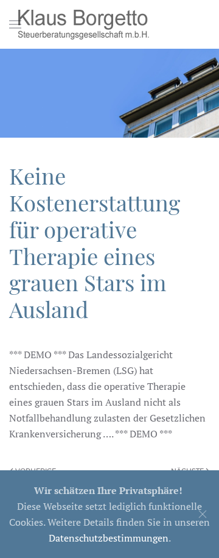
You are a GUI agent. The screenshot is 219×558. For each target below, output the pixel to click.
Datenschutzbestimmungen (109, 538)
